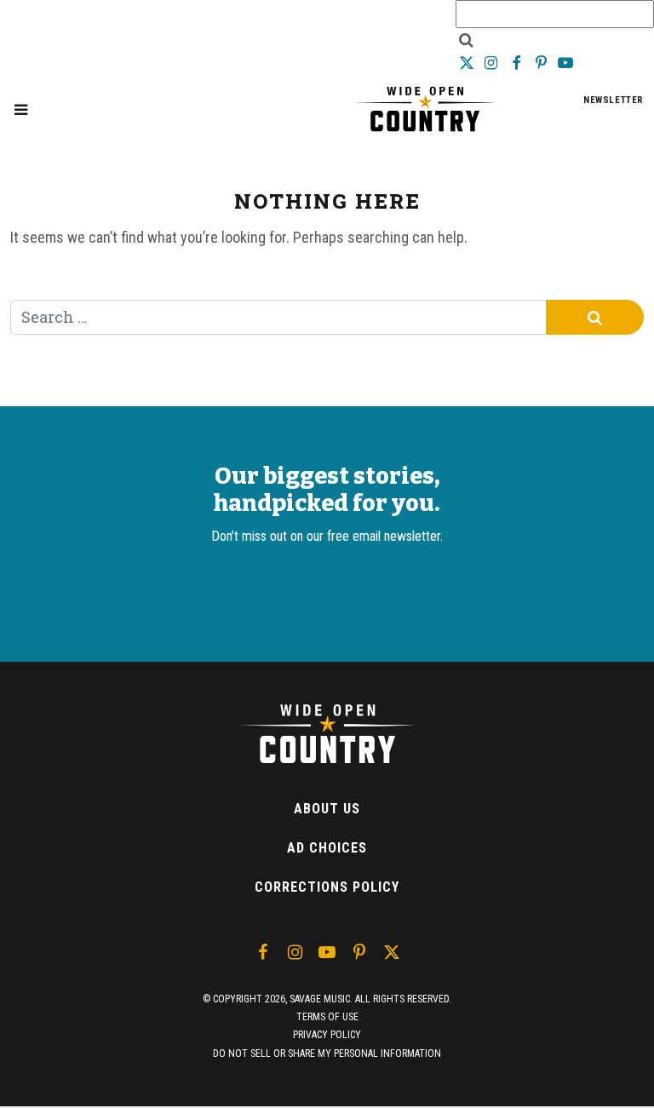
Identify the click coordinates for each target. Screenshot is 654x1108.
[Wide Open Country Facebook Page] (517, 63)
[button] (21, 109)
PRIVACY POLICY (327, 1035)
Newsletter (613, 100)
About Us (327, 809)
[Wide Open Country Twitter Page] (468, 63)
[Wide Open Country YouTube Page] (566, 63)
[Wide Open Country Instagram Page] (492, 63)
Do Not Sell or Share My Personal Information (327, 1053)
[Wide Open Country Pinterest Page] (543, 63)
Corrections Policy (327, 887)
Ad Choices (327, 848)
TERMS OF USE (327, 1017)
